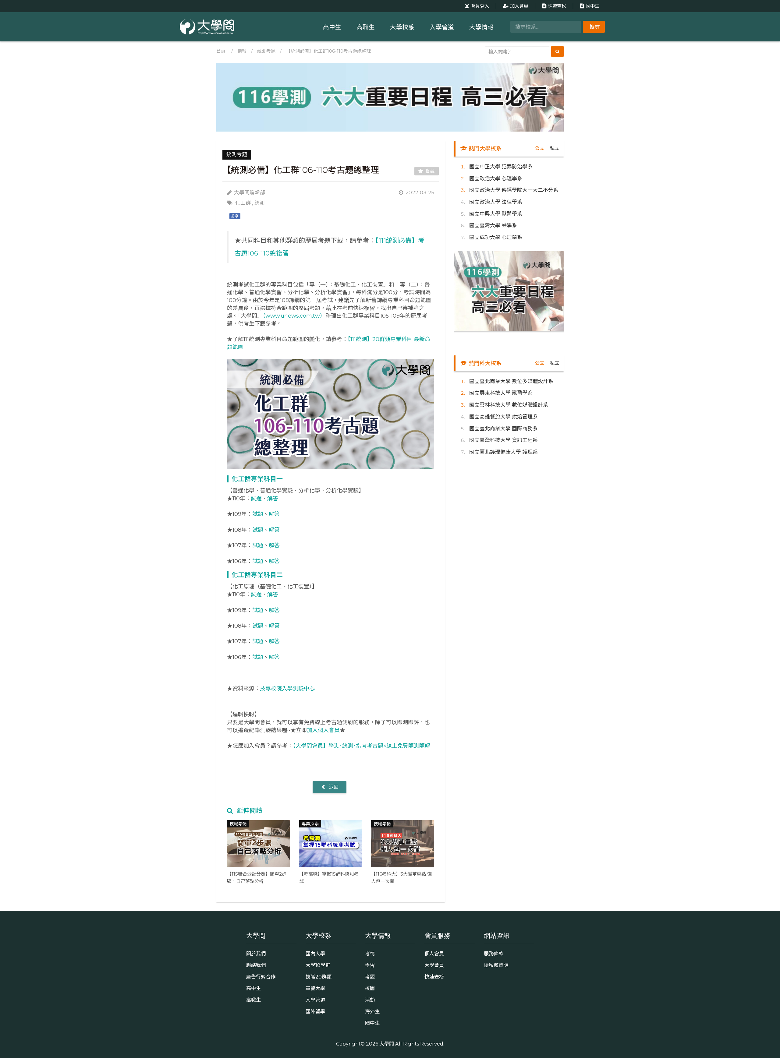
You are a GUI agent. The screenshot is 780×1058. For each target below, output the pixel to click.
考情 (370, 953)
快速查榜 (557, 6)
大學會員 (434, 965)
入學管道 (442, 27)
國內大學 (315, 953)
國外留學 (315, 1011)
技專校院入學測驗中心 (287, 688)
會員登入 (480, 6)
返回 (333, 787)
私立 (554, 148)
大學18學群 (318, 965)
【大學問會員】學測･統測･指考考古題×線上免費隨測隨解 (361, 745)
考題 (370, 977)
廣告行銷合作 (260, 977)
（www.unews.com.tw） (294, 315)
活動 (370, 1000)
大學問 (386, 1044)
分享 (235, 216)
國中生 (592, 6)
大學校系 (402, 27)
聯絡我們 (256, 965)
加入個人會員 (323, 730)
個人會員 (434, 953)
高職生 (365, 27)
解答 (272, 498)
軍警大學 (315, 988)
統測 (259, 203)
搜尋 (595, 27)
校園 (370, 988)
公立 (539, 148)
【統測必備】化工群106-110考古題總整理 (328, 51)
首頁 (220, 51)
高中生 (332, 27)
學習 (370, 965)
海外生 (372, 1011)
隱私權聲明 (496, 965)
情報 (241, 51)
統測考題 (266, 51)
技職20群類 (319, 977)
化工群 (243, 203)
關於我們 (256, 953)
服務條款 (493, 953)
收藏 (429, 171)
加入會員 (519, 6)
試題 (256, 498)
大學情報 (481, 27)
